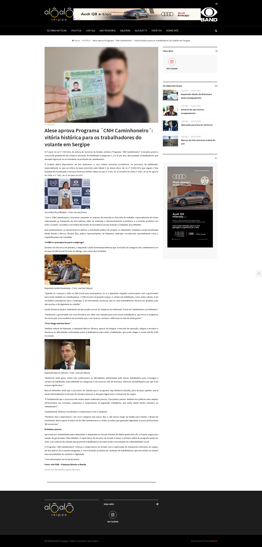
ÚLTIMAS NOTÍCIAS (57, 30)
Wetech (213, 541)
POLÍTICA (76, 30)
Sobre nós (172, 30)
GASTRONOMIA (107, 30)
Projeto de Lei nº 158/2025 (59, 152)
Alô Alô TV (141, 30)
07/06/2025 (50, 124)
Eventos (157, 30)
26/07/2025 (196, 90)
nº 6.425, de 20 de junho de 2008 (120, 171)
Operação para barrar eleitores (197, 125)
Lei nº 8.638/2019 (133, 168)
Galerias (125, 30)
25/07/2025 (196, 106)
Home (77, 40)
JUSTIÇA (90, 30)
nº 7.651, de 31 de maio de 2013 (68, 175)
